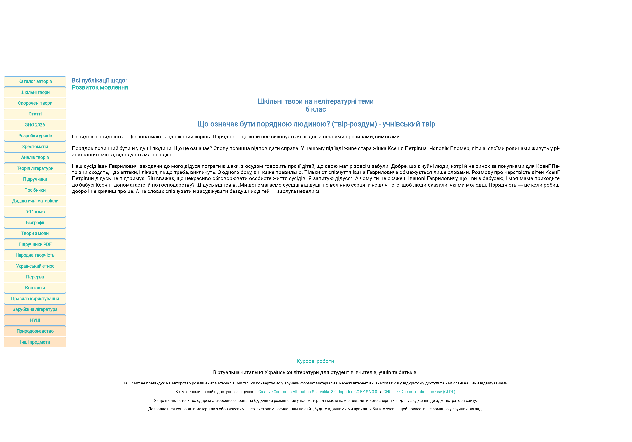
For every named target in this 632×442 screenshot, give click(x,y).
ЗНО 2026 (35, 124)
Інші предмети (35, 342)
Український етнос (35, 266)
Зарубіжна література (35, 309)
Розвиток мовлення (100, 87)
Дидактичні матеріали (35, 200)
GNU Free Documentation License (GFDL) (419, 391)
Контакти (35, 287)
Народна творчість (35, 255)
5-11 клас (35, 211)
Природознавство (35, 331)
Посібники (35, 189)
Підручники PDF (35, 244)
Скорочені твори (35, 103)
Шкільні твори (35, 92)
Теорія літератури (35, 168)
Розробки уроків (35, 135)
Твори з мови (35, 233)
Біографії (35, 222)
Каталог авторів (35, 81)
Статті (35, 113)
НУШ (35, 320)
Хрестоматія (35, 146)
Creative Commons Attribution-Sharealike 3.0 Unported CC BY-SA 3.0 (317, 391)
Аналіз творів (35, 157)
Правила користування (35, 298)
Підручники (35, 179)
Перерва (35, 276)
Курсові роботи (315, 361)
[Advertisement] (316, 36)
